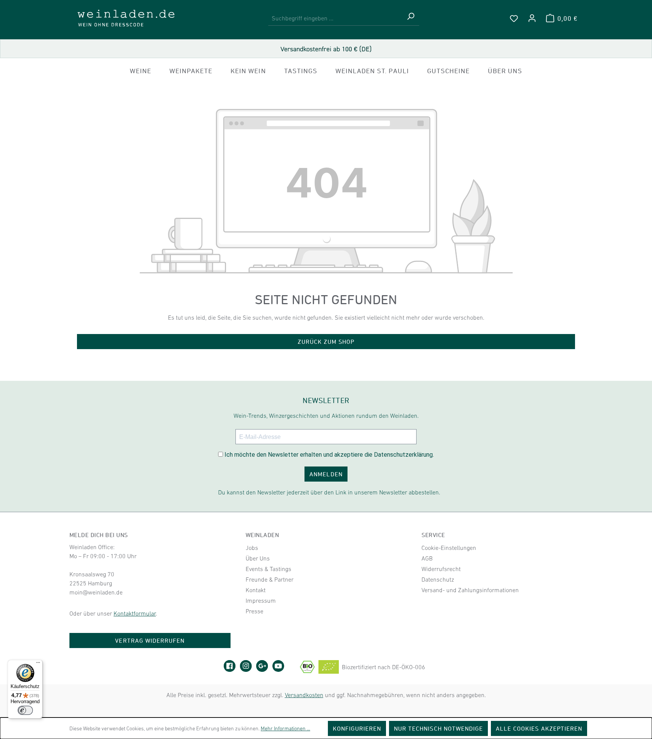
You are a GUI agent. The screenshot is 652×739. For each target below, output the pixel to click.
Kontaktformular (135, 613)
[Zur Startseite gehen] (126, 18)
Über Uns (258, 558)
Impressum (261, 600)
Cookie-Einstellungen (448, 547)
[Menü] (38, 664)
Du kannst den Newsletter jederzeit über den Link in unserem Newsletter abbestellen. (329, 492)
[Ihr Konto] (532, 18)
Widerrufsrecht (441, 568)
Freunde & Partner (270, 579)
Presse (254, 611)
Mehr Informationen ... (285, 728)
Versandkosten (304, 694)
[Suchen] (410, 18)
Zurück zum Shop (326, 341)
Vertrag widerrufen (150, 640)
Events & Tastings (268, 568)
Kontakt (256, 590)
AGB (427, 558)
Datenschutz (437, 579)
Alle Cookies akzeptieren (539, 728)
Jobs (252, 547)
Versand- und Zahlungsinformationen (470, 590)
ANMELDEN (325, 474)
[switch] (25, 710)
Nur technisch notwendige (438, 728)
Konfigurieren (357, 728)
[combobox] (335, 18)
